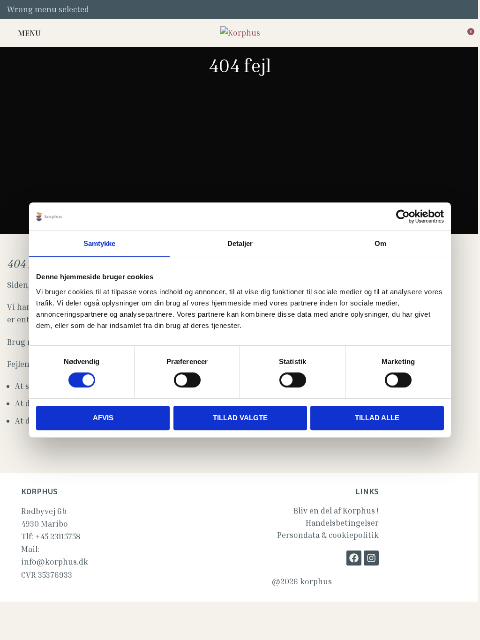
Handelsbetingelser (342, 523)
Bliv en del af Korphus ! (336, 510)
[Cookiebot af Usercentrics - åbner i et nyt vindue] (403, 216)
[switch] (187, 379)
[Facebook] (353, 558)
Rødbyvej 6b (44, 511)
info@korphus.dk (54, 561)
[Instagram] (371, 558)
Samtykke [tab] (99, 243)
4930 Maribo (44, 523)
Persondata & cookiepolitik (328, 535)
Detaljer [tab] (240, 243)
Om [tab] (380, 243)
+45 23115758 (57, 536)
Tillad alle (377, 418)
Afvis (103, 418)
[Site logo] (240, 32)
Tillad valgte (240, 418)
